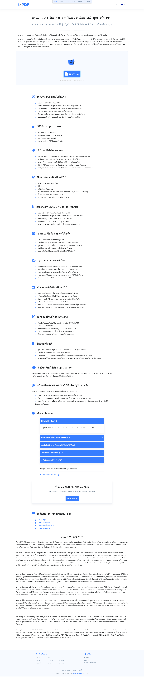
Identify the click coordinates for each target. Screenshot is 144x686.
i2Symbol (50, 660)
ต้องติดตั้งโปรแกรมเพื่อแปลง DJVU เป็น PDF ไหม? (72, 445)
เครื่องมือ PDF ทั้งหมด (90, 663)
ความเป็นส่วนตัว (66, 670)
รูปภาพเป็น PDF (44, 528)
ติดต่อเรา (86, 660)
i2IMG (61, 1)
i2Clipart (61, 660)
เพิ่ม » (88, 2)
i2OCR (67, 1)
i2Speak (38, 663)
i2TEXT (74, 1)
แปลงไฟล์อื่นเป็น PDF (46, 525)
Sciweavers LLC (77, 673)
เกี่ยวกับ (86, 658)
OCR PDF (42, 520)
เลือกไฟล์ (74, 74)
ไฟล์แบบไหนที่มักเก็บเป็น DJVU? (72, 453)
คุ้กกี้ (80, 670)
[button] (116, 4)
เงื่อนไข (75, 670)
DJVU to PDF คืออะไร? (72, 421)
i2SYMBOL (81, 1)
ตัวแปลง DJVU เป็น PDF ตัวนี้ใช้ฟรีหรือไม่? (72, 437)
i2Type (50, 663)
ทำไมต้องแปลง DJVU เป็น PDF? (72, 460)
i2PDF (56, 1)
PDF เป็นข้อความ (45, 523)
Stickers (61, 663)
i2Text (38, 660)
